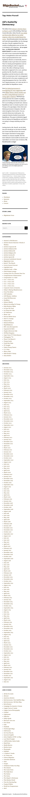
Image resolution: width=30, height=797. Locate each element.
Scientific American (9, 759)
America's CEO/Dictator (10, 240)
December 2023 (8, 394)
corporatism (23, 177)
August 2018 (7, 511)
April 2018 (7, 519)
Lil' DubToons (8, 312)
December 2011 (8, 671)
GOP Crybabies (8, 294)
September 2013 (8, 632)
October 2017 (7, 532)
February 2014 (8, 622)
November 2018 (8, 505)
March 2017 (7, 546)
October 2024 (8, 374)
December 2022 (8, 419)
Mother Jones (8, 747)
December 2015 (8, 577)
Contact (6, 203)
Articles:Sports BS (9, 257)
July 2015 (6, 587)
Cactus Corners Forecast (11, 265)
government (12, 180)
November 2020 (8, 456)
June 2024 (7, 382)
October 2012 (7, 651)
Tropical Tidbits (8, 784)
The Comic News (8, 770)
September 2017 (8, 534)
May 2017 (6, 542)
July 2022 (6, 429)
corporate (11, 177)
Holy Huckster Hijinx (10, 306)
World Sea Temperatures (11, 786)
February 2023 (8, 415)
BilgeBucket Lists (9, 261)
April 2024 (7, 386)
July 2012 (6, 657)
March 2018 (7, 521)
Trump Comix (8, 341)
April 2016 (7, 569)
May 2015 (6, 591)
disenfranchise (13, 179)
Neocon (9, 182)
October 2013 (7, 630)
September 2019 (8, 484)
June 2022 (7, 431)
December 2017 (8, 528)
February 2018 (8, 523)
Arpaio (19, 176)
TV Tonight (7, 345)
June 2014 (6, 614)
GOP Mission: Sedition (10, 296)
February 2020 (8, 474)
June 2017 (6, 540)
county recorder (6, 179)
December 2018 (8, 503)
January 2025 (7, 367)
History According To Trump (12, 304)
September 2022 (8, 425)
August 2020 (7, 462)
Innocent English (9, 735)
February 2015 (8, 597)
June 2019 (6, 491)
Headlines (7, 300)
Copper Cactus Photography (12, 710)
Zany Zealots (7, 355)
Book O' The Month (9, 263)
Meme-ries (7, 314)
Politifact (6, 751)
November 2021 (8, 443)
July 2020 (6, 464)
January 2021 (7, 452)
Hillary (23, 180)
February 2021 (8, 450)
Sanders (10, 183)
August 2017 (7, 536)
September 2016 (8, 558)
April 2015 (7, 593)
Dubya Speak (7, 718)
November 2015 (8, 579)
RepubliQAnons (8, 325)
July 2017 (6, 538)
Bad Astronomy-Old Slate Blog (13, 702)
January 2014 (7, 624)
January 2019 (7, 501)
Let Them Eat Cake (9, 310)
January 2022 (7, 439)
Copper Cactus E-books (10, 708)
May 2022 (6, 433)
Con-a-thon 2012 (9, 279)
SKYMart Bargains (9, 333)
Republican (5, 183)
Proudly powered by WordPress (20, 794)
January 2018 (7, 525)
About (5, 201)
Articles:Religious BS (10, 253)
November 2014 (8, 603)
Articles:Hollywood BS (10, 249)
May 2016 (6, 567)
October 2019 (7, 482)
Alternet (6, 696)
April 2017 (6, 544)
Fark (5, 724)
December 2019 (8, 478)
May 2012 (6, 661)
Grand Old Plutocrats (21, 174)
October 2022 (8, 423)
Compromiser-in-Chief (10, 277)
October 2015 (7, 581)
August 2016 (7, 560)
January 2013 (7, 645)
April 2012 (7, 663)
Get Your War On (8, 733)
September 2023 (8, 400)
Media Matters (8, 745)
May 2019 (6, 493)
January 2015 (7, 599)
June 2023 (7, 406)
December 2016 (8, 552)
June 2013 (6, 638)
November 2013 (8, 628)
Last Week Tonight (9, 739)
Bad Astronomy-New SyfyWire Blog (14, 700)
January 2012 (7, 669)
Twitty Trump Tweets (10, 347)
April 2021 (7, 445)
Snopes (6, 763)
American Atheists (9, 698)
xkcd (5, 788)
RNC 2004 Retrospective (11, 327)
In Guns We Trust (9, 308)
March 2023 (7, 413)
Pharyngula (7, 749)
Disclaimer (7, 197)
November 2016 (8, 554)
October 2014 (7, 606)
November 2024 (8, 372)
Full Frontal (7, 731)
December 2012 (8, 647)
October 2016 (7, 556)
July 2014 (6, 612)
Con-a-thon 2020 (9, 283)
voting (3, 185)
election (22, 179)
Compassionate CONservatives (17, 173)
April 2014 (7, 618)
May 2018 (6, 517)
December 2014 (8, 601)
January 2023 (7, 417)
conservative (5, 177)
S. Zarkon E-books (9, 753)
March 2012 (7, 665)
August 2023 (7, 402)
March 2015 (7, 595)
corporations (17, 177)
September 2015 (8, 583)
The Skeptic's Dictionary (11, 778)
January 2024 (7, 392)
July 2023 (6, 404)
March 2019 (7, 497)
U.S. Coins (6, 349)
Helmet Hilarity (8, 302)
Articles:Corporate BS (10, 247)
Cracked (6, 712)
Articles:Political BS (9, 251)
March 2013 (7, 642)
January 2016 (7, 575)
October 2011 (7, 675)
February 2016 (8, 573)
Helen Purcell (18, 180)
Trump (20, 183)
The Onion (7, 776)
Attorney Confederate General (12, 259)
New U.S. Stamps (8, 318)
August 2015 (7, 585)
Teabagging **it (8, 337)
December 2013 (8, 626)
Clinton (23, 176)
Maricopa (4, 182)
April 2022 (7, 435)
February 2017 (8, 548)
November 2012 (8, 649)
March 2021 (7, 447)
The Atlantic (7, 767)
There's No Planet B (9, 339)
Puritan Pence (8, 320)
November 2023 (8, 396)
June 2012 (6, 659)
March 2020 (7, 472)
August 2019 (7, 486)
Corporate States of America (8, 174)
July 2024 (6, 380)
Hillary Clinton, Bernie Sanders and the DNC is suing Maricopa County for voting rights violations (14, 94)
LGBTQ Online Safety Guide (12, 741)
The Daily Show (8, 772)
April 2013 (6, 640)
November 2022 (8, 421)
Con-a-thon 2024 (9, 286)
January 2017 (7, 550)
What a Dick (7, 351)
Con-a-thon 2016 (9, 281)
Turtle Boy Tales (8, 343)
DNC (19, 179)
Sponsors (6, 199)
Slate (5, 761)
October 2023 (8, 398)
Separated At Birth (9, 329)
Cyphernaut (7, 714)
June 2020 (7, 466)
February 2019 (8, 499)
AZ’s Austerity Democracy (9, 23)
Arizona (15, 176)
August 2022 (7, 427)
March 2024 (7, 388)
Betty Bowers (7, 704)
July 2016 (6, 562)
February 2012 (8, 667)
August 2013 (7, 634)
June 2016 (6, 564)
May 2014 (6, 616)
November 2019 (8, 480)
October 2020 (8, 458)
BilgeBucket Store (9, 215)
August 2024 (7, 378)
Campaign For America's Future (13, 706)
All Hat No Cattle (8, 694)
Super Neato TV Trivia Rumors (12, 335)
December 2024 (8, 369)
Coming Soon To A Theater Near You (14, 273)
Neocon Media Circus (7, 176)
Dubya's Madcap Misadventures (13, 290)
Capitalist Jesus (8, 267)
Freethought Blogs (9, 728)
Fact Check (7, 722)
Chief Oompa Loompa (10, 271)
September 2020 (8, 460)
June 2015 (6, 589)
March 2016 (7, 571)
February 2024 (8, 390)
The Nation (7, 774)
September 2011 (8, 677)
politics (13, 182)
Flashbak (6, 726)
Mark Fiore (7, 743)
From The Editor (8, 292)
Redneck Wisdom (9, 322)
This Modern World (9, 780)
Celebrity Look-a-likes (10, 269)
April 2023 (7, 411)
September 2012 (8, 653)
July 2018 (6, 513)
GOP (7, 180)
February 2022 (8, 437)
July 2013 (6, 636)
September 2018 (8, 509)
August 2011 (7, 679)
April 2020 (7, 470)
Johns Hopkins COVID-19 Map (12, 737)
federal (4, 180)
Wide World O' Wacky (10, 353)
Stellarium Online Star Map (12, 765)
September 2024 (8, 376)
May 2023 (6, 408)
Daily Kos (6, 716)
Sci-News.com (8, 755)
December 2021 (8, 441)
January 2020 (7, 476)
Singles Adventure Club (10, 331)
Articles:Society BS (9, 255)
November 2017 (8, 530)
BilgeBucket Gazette (7, 794)
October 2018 (7, 507)
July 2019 (6, 489)
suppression (15, 183)
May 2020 (6, 468)
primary (24, 182)
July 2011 (6, 681)
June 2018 (6, 515)
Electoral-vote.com (9, 720)
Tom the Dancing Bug (10, 782)
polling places (18, 182)
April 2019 (7, 495)
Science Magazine (9, 757)
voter (23, 183)
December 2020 (8, 454)
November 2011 (8, 673)
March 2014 (7, 620)
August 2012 (7, 655)
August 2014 (7, 610)
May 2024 (6, 384)
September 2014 (8, 608)
